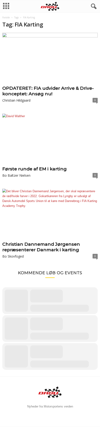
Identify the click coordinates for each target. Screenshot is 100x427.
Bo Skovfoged (13, 256)
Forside (6, 17)
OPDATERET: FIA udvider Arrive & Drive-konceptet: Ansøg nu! (48, 91)
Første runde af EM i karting (34, 169)
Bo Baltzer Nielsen (16, 175)
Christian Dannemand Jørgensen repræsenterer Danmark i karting (41, 247)
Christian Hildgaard (16, 100)
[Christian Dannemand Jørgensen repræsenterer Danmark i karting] (50, 214)
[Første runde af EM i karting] (50, 139)
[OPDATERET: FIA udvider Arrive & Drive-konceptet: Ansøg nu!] (50, 58)
